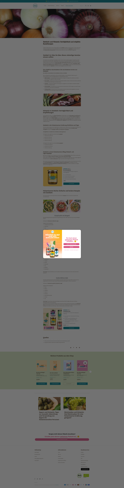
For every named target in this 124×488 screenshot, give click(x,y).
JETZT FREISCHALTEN (71, 244)
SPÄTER (71, 246)
